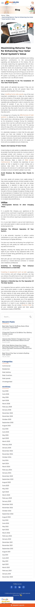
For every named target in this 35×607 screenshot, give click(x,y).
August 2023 (6, 482)
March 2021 (6, 567)
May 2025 (5, 435)
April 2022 (5, 529)
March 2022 (6, 533)
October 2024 (6, 457)
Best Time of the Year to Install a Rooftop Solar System (15, 353)
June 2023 (5, 485)
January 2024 (6, 473)
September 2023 (7, 479)
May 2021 (5, 561)
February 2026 (7, 407)
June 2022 (5, 523)
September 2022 (7, 514)
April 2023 (5, 492)
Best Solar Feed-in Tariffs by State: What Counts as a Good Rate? (15, 326)
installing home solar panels (14, 94)
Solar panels (6, 378)
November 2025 (7, 416)
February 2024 (7, 470)
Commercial (6, 366)
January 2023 (6, 501)
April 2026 (5, 400)
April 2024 (5, 463)
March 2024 (6, 466)
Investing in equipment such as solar (14, 272)
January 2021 (6, 574)
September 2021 (7, 548)
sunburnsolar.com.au (14, 593)
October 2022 (6, 511)
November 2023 (7, 476)
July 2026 (5, 391)
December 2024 (7, 451)
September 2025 (7, 422)
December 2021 (7, 542)
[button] (6, 601)
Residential (6, 369)
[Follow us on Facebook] (11, 587)
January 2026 (6, 410)
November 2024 (7, 454)
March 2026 (6, 403)
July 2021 (5, 555)
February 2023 (7, 498)
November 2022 (7, 507)
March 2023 (6, 495)
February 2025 (7, 444)
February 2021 (7, 570)
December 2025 (7, 413)
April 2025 (5, 438)
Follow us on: (17, 584)
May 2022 (5, 526)
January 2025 (6, 447)
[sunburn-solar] (12, 3)
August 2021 (6, 551)
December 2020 (7, 577)
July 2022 (5, 520)
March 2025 (6, 441)
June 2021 (5, 558)
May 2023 (5, 488)
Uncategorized (7, 381)
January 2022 (6, 539)
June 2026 (5, 394)
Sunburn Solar (26, 305)
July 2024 (5, 460)
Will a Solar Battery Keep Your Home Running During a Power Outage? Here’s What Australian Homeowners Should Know (17, 347)
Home (3, 15)
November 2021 (7, 545)
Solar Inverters (7, 375)
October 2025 (6, 419)
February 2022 (7, 536)
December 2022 (7, 504)
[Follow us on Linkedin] (19, 587)
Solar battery (6, 372)
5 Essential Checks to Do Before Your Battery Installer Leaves (17, 333)
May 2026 (5, 397)
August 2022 (6, 517)
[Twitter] (15, 587)
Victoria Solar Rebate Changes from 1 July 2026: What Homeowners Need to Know (16, 339)
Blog (7, 15)
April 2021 (5, 564)
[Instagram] (23, 587)
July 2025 (5, 429)
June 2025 (5, 432)
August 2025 (6, 425)
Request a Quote (18, 605)
